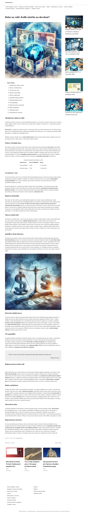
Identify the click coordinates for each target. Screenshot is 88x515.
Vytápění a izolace (35, 8)
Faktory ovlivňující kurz (16, 87)
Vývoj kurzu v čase (14, 90)
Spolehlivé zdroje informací (16, 97)
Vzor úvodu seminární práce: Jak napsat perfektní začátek (32, 464)
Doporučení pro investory (16, 112)
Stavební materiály (10, 8)
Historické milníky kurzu (16, 100)
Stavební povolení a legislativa (23, 8)
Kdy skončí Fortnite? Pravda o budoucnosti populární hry (13, 464)
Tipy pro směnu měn (15, 95)
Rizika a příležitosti (14, 107)
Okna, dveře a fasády (40, 6)
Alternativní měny (14, 110)
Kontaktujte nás (19, 438)
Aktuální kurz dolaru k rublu (17, 85)
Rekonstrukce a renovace (57, 6)
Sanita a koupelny (68, 6)
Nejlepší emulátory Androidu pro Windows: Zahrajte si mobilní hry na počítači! (73, 31)
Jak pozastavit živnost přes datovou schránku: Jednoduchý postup (51, 464)
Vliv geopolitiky (14, 102)
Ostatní (48, 6)
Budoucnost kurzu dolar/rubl (17, 105)
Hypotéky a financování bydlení (26, 6)
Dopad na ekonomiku (15, 92)
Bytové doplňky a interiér (12, 6)
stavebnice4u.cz (9, 2)
